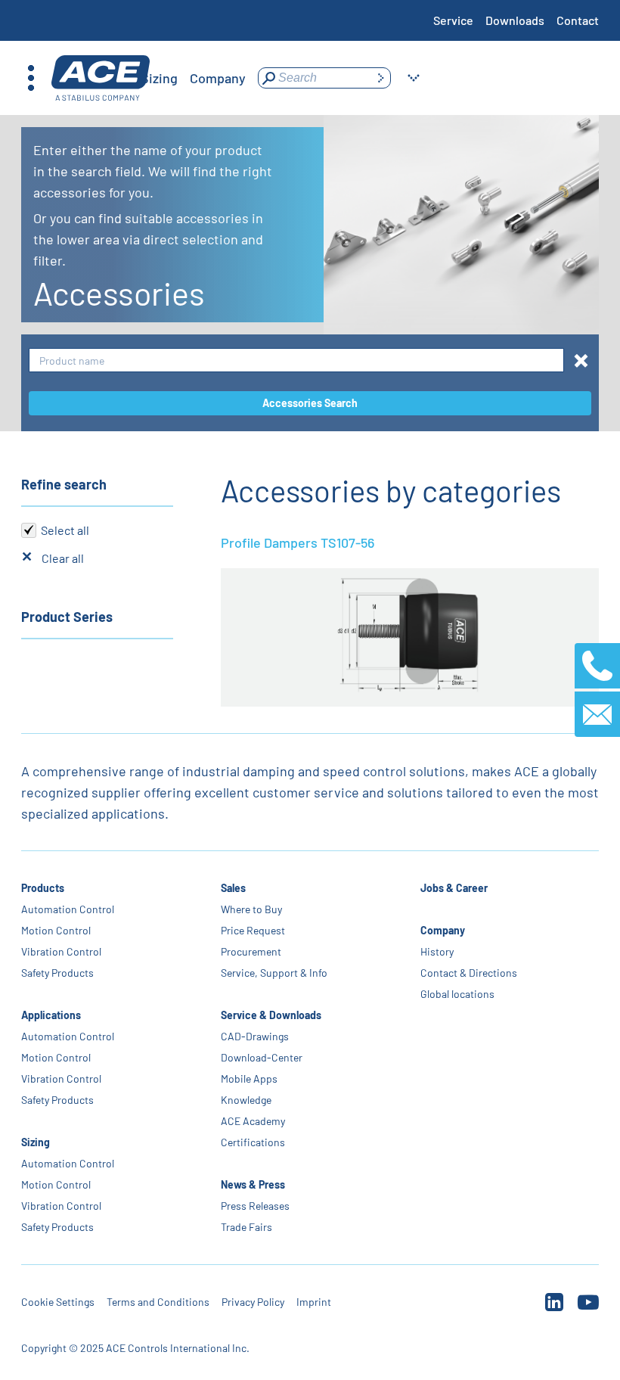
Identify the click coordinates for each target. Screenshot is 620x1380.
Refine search (64, 484)
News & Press (253, 1184)
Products (42, 887)
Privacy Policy (253, 1301)
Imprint (313, 1301)
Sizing (35, 1142)
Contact (577, 20)
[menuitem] (159, 78)
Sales (233, 887)
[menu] (159, 78)
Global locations (457, 993)
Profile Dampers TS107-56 (297, 542)
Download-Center (261, 1057)
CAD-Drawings (255, 1036)
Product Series (67, 616)
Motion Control (56, 930)
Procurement (251, 951)
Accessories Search (310, 402)
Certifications (253, 1142)
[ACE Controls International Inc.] (100, 78)
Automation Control (67, 909)
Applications (51, 1015)
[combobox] (296, 360)
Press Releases (255, 1205)
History (437, 951)
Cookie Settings (58, 1301)
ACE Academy (253, 1120)
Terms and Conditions (158, 1301)
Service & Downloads (271, 1015)
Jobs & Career (454, 887)
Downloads (514, 20)
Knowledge (246, 1099)
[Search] (380, 78)
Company (442, 930)
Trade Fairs (246, 1226)
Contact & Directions (468, 972)
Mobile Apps (249, 1078)
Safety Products (57, 972)
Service (453, 20)
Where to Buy (251, 909)
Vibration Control (61, 951)
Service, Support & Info (274, 972)
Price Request (253, 930)
